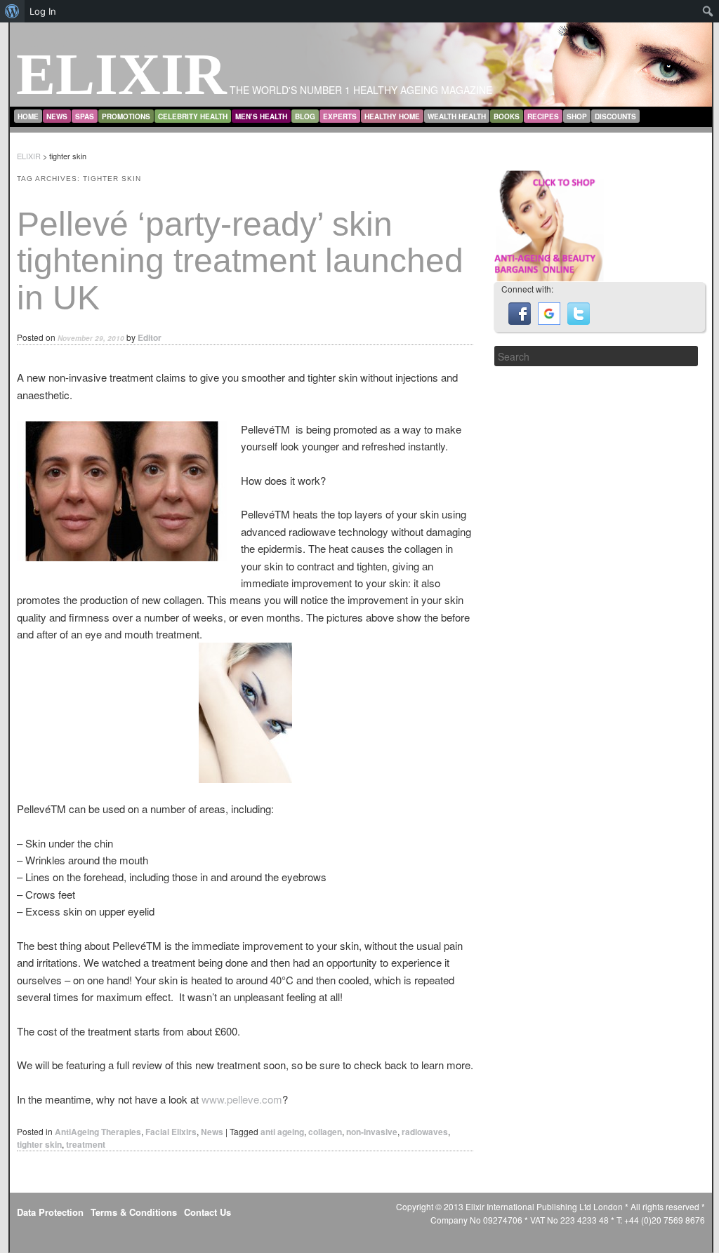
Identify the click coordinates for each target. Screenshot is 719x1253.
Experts (340, 116)
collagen (325, 1131)
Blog (305, 116)
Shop (577, 116)
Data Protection (50, 1212)
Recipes (543, 116)
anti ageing (282, 1131)
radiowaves (425, 1131)
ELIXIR (121, 74)
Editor (149, 337)
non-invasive (371, 1131)
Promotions (126, 116)
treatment (85, 1144)
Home (28, 116)
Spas (84, 116)
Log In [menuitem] (42, 11)
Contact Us (207, 1212)
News (56, 116)
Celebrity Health (192, 116)
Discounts (615, 116)
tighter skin (39, 1144)
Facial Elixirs (171, 1131)
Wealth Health (457, 116)
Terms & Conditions (134, 1212)
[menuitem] (12, 11)
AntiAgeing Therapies (98, 1131)
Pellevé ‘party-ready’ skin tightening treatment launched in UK (240, 261)
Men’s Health (261, 116)
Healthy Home (392, 116)
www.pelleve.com (242, 1099)
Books (507, 116)
